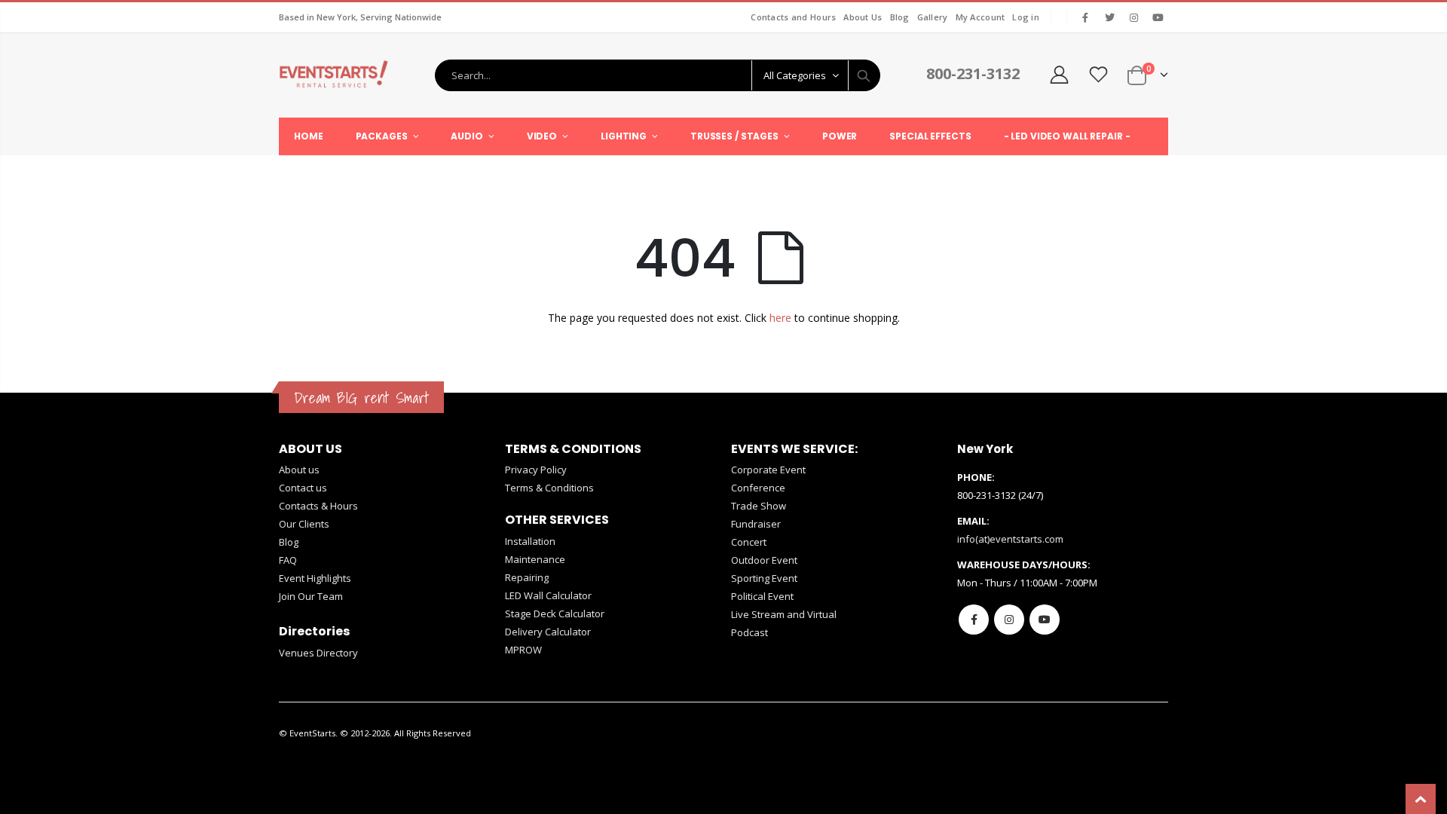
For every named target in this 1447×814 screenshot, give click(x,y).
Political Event (762, 596)
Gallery (932, 17)
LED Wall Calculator (548, 595)
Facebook (974, 619)
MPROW (523, 649)
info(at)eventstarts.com (1010, 539)
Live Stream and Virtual (784, 614)
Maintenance (535, 559)
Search (864, 75)
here (780, 318)
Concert (748, 542)
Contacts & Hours (318, 506)
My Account (980, 17)
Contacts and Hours (793, 17)
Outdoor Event (764, 560)
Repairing (527, 577)
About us (299, 469)
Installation (530, 541)
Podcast (749, 632)
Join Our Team (311, 596)
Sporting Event (764, 578)
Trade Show (758, 506)
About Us (862, 17)
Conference (758, 487)
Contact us (303, 487)
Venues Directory (318, 652)
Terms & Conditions (549, 487)
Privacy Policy (536, 469)
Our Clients (304, 524)
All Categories (794, 75)
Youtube (1044, 619)
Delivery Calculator (548, 631)
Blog (900, 17)
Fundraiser (756, 524)
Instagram (1009, 619)
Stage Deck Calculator (554, 613)
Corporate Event (768, 469)
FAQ (288, 560)
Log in (1025, 17)
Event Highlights (315, 578)
